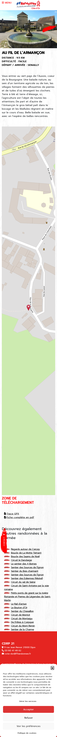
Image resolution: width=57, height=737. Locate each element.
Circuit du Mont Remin (23, 626)
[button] (52, 667)
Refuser (28, 718)
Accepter (28, 709)
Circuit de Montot (20, 615)
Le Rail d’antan (19, 604)
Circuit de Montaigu (21, 618)
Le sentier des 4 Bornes (23, 564)
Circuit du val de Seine (23, 582)
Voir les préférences (28, 726)
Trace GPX (13, 514)
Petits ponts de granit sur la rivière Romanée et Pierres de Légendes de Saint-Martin (27, 596)
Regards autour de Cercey (25, 549)
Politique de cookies (27, 733)
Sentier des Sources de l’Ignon (27, 567)
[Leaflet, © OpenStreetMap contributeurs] (28, 311)
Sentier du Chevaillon (22, 611)
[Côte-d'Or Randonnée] (28, 5)
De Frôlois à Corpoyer (22, 622)
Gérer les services (27, 701)
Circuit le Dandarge (21, 560)
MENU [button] (8, 3)
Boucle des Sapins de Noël (25, 556)
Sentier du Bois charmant (24, 571)
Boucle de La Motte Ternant (26, 553)
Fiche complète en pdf (20, 517)
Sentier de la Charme (22, 629)
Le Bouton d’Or (19, 607)
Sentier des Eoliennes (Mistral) (27, 578)
